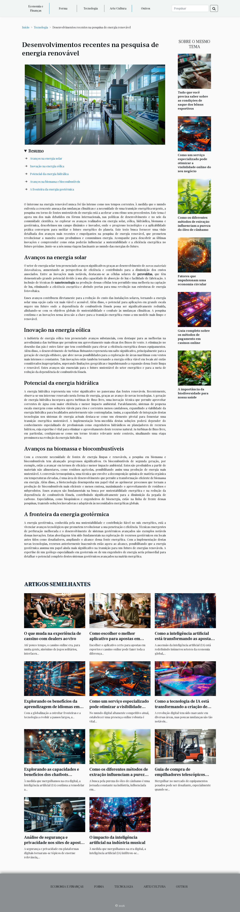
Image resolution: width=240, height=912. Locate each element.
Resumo (36, 150)
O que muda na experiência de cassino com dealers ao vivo (52, 636)
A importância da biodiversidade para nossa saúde (193, 393)
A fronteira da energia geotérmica (52, 189)
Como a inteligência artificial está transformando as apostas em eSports (184, 639)
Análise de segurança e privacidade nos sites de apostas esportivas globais (54, 843)
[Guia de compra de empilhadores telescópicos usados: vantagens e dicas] (185, 746)
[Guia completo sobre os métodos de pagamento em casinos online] (194, 309)
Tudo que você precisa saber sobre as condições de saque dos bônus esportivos (193, 100)
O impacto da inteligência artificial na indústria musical (117, 840)
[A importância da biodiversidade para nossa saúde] (194, 367)
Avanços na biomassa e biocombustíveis (55, 181)
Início (25, 27)
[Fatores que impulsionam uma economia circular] (194, 254)
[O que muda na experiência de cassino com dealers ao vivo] (54, 610)
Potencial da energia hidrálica (49, 174)
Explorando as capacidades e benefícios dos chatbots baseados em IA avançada (51, 775)
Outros (145, 8)
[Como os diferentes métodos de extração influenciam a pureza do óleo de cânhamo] (194, 196)
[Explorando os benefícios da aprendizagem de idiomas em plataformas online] (54, 678)
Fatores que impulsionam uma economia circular (192, 280)
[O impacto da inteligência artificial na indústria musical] (120, 814)
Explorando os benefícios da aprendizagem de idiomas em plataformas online (52, 707)
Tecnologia (91, 8)
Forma (63, 8)
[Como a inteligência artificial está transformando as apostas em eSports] (185, 610)
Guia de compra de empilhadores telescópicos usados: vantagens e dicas (180, 775)
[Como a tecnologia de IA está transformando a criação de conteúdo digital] (185, 678)
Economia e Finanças (35, 8)
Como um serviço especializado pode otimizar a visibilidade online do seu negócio (119, 707)
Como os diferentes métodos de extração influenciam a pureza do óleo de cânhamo (194, 224)
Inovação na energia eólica (47, 166)
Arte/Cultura (118, 8)
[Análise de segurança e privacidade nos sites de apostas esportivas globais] (54, 814)
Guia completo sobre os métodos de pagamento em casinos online (194, 337)
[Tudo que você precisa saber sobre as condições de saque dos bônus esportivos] (194, 71)
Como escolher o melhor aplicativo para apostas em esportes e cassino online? (114, 639)
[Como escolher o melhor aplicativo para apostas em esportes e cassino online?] (120, 610)
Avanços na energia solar (46, 158)
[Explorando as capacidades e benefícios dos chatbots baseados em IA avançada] (54, 746)
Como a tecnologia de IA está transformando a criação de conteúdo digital (182, 707)
